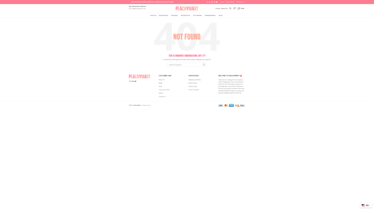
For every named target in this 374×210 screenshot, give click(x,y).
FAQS (222, 2)
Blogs (160, 83)
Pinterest (214, 2)
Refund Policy (192, 83)
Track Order (230, 2)
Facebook (207, 2)
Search (203, 65)
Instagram (209, 2)
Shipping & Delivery (194, 80)
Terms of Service (193, 90)
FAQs (160, 86)
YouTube (216, 2)
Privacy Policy (192, 86)
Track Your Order (164, 90)
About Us (162, 80)
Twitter (212, 2)
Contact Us (240, 2)
